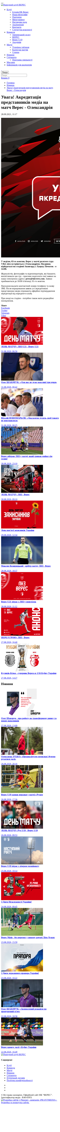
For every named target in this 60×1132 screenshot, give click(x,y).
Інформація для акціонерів (19, 65)
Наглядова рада (19, 22)
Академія (16, 42)
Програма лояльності (22, 60)
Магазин (11, 62)
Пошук (5, 72)
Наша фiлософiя (19, 14)
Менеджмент (18, 19)
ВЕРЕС (15, 37)
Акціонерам (18, 24)
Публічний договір (16, 1078)
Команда (11, 32)
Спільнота (11, 57)
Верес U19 (17, 40)
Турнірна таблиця (20, 47)
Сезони (15, 52)
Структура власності (22, 29)
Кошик (5, 78)
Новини (10, 55)
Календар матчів (20, 50)
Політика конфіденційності (20, 1080)
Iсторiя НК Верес (20, 12)
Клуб (9, 9)
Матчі (9, 45)
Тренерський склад (21, 35)
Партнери (17, 17)
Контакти (16, 27)
